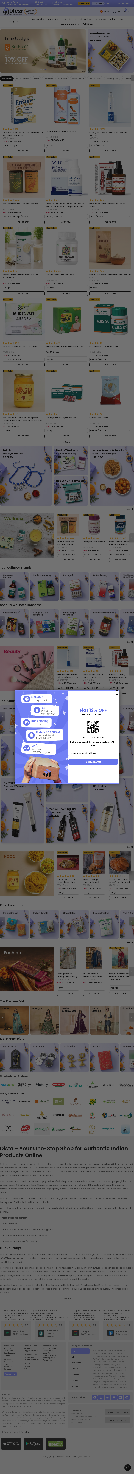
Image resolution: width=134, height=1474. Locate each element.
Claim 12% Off (93, 761)
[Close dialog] (117, 692)
